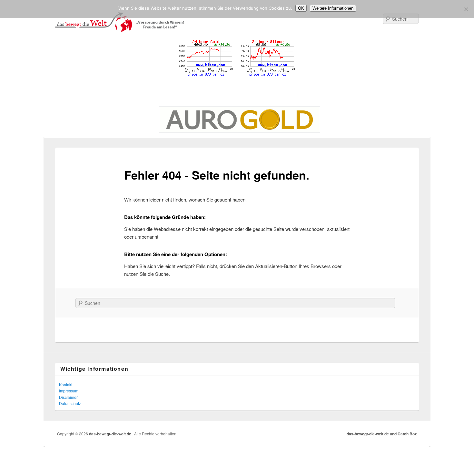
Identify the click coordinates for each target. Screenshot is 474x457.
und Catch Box (403, 434)
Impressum (68, 390)
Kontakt (65, 384)
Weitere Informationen (332, 8)
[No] (466, 9)
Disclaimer (68, 397)
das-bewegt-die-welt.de (110, 434)
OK (301, 8)
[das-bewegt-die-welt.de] (237, 22)
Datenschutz (70, 403)
